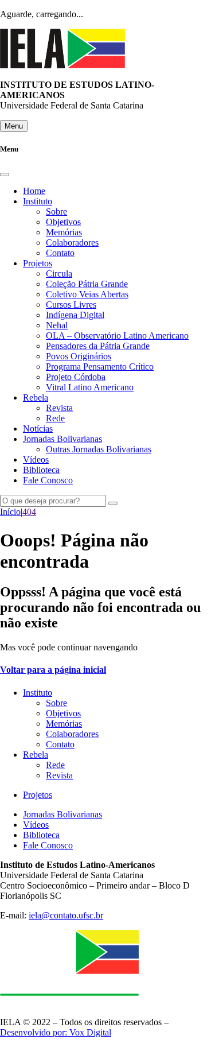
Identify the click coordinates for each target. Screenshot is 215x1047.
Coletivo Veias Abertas (87, 294)
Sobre (56, 211)
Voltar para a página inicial (53, 669)
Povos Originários (78, 356)
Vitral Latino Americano (90, 387)
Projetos (37, 263)
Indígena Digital (75, 315)
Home (34, 191)
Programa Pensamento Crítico (100, 366)
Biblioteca (41, 470)
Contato (60, 253)
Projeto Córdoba (75, 377)
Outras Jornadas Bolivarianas (98, 449)
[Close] (4, 174)
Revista (59, 408)
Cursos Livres (71, 304)
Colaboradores (72, 242)
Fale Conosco (48, 480)
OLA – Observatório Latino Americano (117, 335)
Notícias (38, 428)
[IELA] (62, 65)
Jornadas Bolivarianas (62, 439)
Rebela (35, 397)
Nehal (57, 325)
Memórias (64, 232)
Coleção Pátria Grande (87, 284)
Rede (55, 418)
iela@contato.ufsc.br (66, 915)
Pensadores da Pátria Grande (98, 346)
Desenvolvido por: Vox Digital (55, 1032)
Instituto (37, 201)
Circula (59, 273)
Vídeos (36, 459)
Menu (14, 126)
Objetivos (63, 222)
